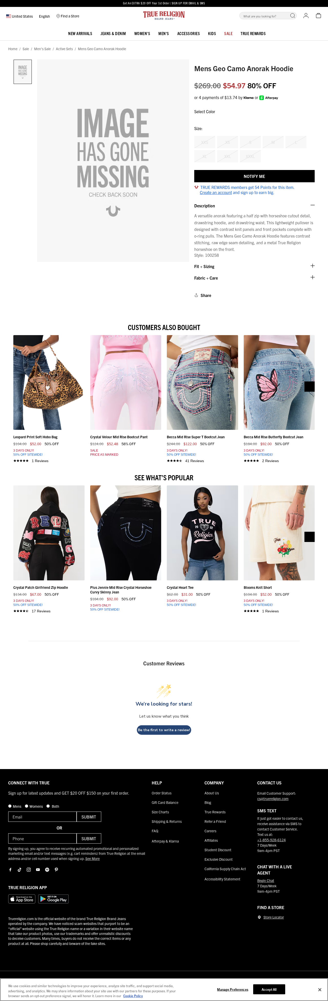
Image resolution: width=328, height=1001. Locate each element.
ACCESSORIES (188, 33)
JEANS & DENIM (113, 33)
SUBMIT (88, 816)
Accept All (269, 989)
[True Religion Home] (164, 15)
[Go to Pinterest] (56, 870)
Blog (207, 802)
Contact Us (269, 782)
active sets (64, 49)
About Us (211, 793)
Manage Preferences (232, 989)
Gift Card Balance (165, 802)
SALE (228, 33)
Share (206, 295)
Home (12, 49)
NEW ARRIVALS (80, 33)
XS (227, 142)
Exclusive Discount (218, 859)
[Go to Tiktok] (19, 870)
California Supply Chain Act (225, 868)
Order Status (161, 793)
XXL (227, 156)
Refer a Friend (215, 821)
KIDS (212, 33)
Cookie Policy (133, 996)
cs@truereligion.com (273, 798)
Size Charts (160, 812)
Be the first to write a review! (164, 730)
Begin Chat (265, 880)
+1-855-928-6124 (271, 839)
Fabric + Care (206, 277)
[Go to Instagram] (29, 870)
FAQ (155, 830)
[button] (293, 15)
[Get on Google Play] (53, 899)
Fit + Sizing (204, 266)
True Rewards (253, 33)
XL (204, 156)
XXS (204, 142)
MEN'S (163, 33)
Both (55, 806)
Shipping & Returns (167, 821)
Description (204, 205)
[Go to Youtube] (38, 870)
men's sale (42, 49)
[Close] (319, 989)
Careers (210, 830)
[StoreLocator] (259, 917)
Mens (17, 806)
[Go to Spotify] (47, 870)
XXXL (250, 156)
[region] (164, 989)
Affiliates (211, 840)
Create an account (216, 192)
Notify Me (254, 176)
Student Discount (217, 849)
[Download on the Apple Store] (21, 899)
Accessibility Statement (222, 879)
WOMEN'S (142, 33)
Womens (36, 806)
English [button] (44, 16)
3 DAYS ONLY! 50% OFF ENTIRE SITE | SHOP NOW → (164, 6)
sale (26, 49)
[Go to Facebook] (10, 870)
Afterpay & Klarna (165, 841)
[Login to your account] (306, 15)
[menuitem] (80, 32)
